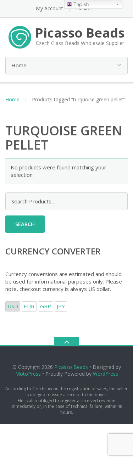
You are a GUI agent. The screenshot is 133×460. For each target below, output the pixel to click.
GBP (45, 306)
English (81, 4)
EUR (29, 306)
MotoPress (28, 373)
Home (12, 99)
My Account (49, 8)
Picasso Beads (71, 367)
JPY (61, 306)
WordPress (105, 373)
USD (12, 306)
